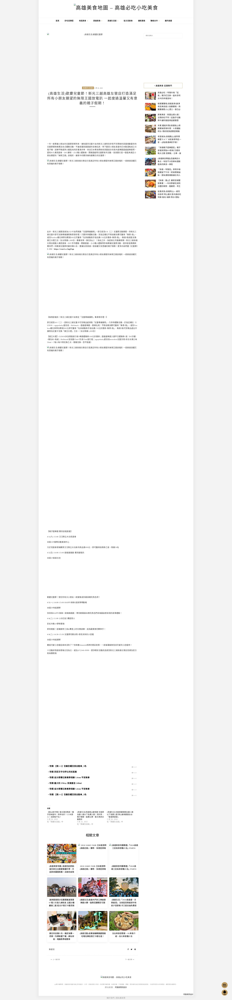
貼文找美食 (128, 21)
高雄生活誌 (112, 21)
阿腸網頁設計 (121, 987)
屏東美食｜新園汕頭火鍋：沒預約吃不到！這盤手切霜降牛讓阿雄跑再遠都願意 (169, 117)
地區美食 (83, 21)
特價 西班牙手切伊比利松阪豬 (63, 772)
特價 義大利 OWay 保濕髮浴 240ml (66, 783)
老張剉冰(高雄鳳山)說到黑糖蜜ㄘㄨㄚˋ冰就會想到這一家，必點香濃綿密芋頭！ (169, 139)
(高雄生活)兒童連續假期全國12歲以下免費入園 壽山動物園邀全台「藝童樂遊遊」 (120, 814)
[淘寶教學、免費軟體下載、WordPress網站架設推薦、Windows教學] (61, 921)
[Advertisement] (92, 125)
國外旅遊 (168, 21)
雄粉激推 (141, 21)
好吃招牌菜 (69, 21)
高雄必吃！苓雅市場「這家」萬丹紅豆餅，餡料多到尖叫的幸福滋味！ (169, 95)
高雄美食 (97, 21)
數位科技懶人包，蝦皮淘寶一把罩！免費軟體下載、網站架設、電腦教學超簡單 (61, 936)
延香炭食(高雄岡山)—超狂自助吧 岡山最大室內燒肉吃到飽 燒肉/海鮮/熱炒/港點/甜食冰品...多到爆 (169, 195)
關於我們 (110, 998)
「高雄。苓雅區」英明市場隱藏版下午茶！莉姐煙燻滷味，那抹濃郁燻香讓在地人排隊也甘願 (169, 173)
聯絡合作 (154, 21)
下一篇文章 (128, 959)
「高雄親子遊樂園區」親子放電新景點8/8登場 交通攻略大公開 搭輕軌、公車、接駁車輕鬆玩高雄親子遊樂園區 (169, 153)
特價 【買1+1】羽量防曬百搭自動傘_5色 (68, 766)
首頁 (57, 21)
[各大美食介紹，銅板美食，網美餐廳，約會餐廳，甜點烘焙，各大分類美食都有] (123, 921)
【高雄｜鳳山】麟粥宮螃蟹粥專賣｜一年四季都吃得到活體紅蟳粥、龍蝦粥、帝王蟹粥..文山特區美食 (169, 184)
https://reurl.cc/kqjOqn (64, 249)
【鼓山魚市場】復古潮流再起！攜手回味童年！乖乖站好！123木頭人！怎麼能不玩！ (60, 814)
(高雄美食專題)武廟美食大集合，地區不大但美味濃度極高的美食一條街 (169, 161)
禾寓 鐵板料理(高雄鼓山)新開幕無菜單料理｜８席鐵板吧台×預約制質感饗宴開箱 (169, 128)
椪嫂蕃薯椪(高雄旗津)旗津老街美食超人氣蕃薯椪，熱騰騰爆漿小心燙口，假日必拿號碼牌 (169, 108)
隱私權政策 (120, 998)
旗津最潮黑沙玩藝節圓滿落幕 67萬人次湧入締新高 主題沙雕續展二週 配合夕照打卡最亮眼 (61, 903)
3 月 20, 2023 (98, 88)
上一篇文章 (56, 959)
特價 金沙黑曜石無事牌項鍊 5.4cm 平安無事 (70, 777)
